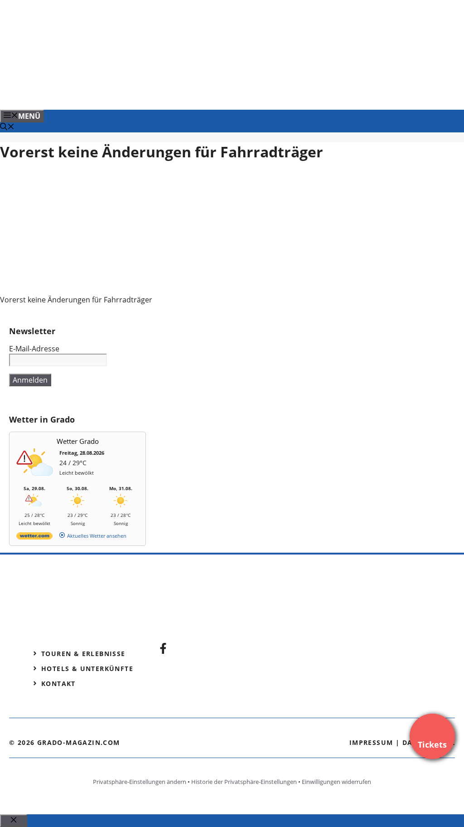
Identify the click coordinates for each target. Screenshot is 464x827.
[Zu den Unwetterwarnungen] (36, 480)
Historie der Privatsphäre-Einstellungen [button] (244, 782)
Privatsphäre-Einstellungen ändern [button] (139, 782)
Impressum (371, 742)
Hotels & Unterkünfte (87, 668)
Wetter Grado (78, 441)
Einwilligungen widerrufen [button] (336, 782)
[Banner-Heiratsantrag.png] (183, 93)
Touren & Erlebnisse (83, 653)
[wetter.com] (34, 537)
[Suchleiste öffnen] (7, 127)
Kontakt (58, 683)
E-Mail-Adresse (34, 349)
